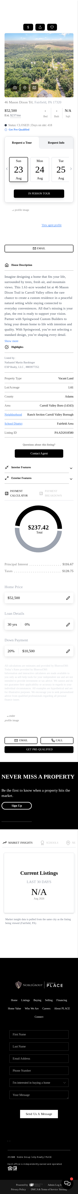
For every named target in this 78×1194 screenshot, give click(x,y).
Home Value (14, 1008)
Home (14, 1000)
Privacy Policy (18, 1189)
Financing (61, 1000)
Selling (49, 1000)
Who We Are (32, 1008)
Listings (25, 1000)
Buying (37, 1000)
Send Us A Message (39, 1114)
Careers (46, 1008)
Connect (39, 1016)
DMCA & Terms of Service (44, 1189)
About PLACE (62, 1008)
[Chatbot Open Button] (67, 1183)
